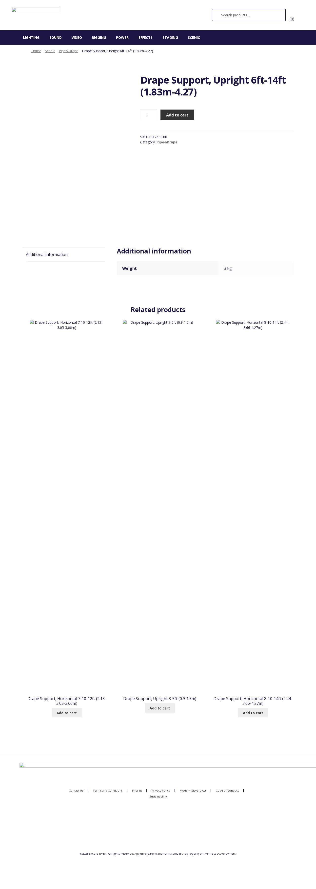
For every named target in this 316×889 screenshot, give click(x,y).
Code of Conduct (227, 790)
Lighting (31, 37)
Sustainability (158, 796)
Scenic (194, 37)
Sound (55, 37)
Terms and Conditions (107, 790)
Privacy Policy (161, 790)
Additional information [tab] (47, 254)
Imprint (137, 790)
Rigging (99, 37)
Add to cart (177, 115)
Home (36, 50)
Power (122, 37)
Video (77, 37)
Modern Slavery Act (193, 790)
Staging (170, 37)
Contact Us (76, 790)
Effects (145, 37)
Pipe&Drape (68, 50)
